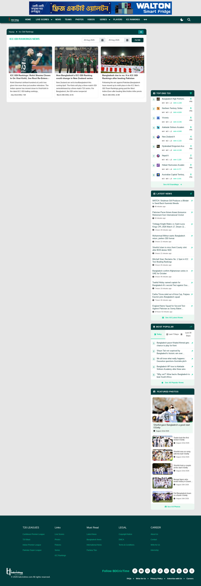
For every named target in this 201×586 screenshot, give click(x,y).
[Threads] (191, 570)
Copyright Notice (125, 534)
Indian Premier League (32, 545)
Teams (68, 19)
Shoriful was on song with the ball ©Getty (182, 453)
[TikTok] (160, 570)
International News (94, 545)
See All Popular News (174, 383)
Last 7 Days (174, 334)
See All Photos (173, 507)
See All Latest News (174, 318)
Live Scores (59, 534)
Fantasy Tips (92, 550)
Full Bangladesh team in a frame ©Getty (182, 494)
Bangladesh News (94, 540)
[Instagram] (147, 570)
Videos (91, 19)
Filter (137, 40)
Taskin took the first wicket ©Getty (181, 439)
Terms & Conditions (126, 545)
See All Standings (171, 184)
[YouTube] (141, 570)
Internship (155, 550)
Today (159, 334)
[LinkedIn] (179, 570)
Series (57, 550)
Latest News (92, 534)
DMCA (121, 540)
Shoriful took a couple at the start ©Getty (182, 466)
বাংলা (145, 19)
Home (28, 19)
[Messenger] (172, 570)
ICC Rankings (133, 19)
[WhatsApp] (166, 570)
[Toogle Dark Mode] (182, 20)
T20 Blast (26, 540)
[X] (153, 570)
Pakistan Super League (32, 550)
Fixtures (58, 545)
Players (117, 19)
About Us (154, 534)
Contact (154, 540)
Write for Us (155, 545)
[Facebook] (134, 570)
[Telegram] (185, 570)
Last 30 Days (188, 334)
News (58, 19)
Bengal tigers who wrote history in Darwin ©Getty (183, 480)
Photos (79, 19)
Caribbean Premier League (34, 534)
